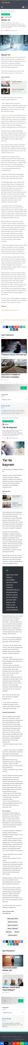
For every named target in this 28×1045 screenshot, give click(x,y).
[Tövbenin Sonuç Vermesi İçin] (14, 346)
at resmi (3, 320)
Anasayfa (4, 11)
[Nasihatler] (6, 2)
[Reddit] (18, 327)
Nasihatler (11, 1039)
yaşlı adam (15, 57)
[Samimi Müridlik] (5, 91)
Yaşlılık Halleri (17, 82)
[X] (7, 327)
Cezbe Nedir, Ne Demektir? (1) (10, 310)
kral (25, 320)
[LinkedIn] (10, 327)
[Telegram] (11, 329)
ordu (2, 322)
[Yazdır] (17, 329)
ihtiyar (17, 320)
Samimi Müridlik (18, 89)
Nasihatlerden (11, 11)
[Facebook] (4, 327)
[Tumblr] (12, 327)
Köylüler (21, 320)
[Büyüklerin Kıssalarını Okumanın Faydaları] (14, 366)
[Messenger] (21, 327)
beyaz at (8, 320)
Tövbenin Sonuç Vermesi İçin (14, 355)
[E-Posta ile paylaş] (14, 329)
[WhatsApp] (24, 327)
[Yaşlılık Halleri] (5, 84)
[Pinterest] (15, 327)
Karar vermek (6, 115)
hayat (13, 320)
